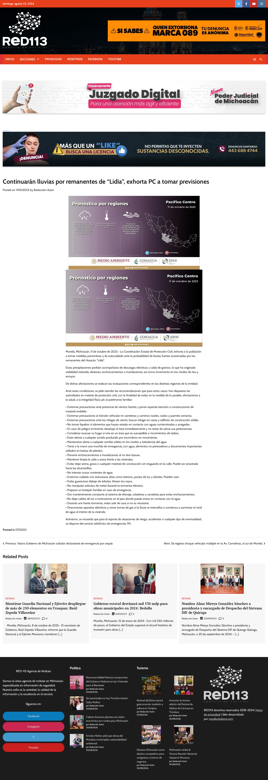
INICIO (9, 59)
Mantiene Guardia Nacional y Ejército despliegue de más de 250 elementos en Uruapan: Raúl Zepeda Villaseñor (45, 608)
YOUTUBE (114, 59)
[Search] (260, 59)
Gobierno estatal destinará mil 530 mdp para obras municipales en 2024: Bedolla (131, 605)
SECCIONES (27, 59)
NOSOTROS (75, 59)
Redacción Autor (44, 190)
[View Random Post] (254, 59)
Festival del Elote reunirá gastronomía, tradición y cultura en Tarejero (150, 704)
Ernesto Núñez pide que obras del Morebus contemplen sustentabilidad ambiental (106, 739)
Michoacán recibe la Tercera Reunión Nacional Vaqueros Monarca (183, 753)
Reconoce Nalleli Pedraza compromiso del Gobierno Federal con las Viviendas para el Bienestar (107, 681)
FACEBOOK (95, 59)
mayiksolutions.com (221, 719)
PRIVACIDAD (53, 59)
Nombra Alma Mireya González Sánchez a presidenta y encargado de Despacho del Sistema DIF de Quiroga (222, 608)
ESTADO (20, 529)
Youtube (33, 747)
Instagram (33, 726)
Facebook (33, 716)
